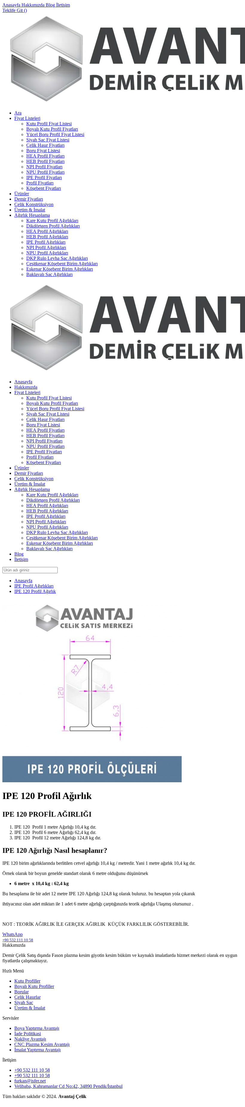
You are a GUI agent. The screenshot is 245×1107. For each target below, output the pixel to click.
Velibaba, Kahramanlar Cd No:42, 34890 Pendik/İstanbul (68, 1086)
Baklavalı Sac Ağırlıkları (49, 274)
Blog (51, 4)
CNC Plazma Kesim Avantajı (42, 1044)
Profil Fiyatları (39, 182)
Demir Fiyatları (28, 199)
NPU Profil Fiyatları (45, 172)
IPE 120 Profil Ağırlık (35, 591)
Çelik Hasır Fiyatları (45, 145)
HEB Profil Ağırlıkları (47, 236)
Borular (21, 991)
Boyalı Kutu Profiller (34, 986)
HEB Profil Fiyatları (45, 161)
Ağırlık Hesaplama (32, 215)
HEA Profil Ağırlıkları (47, 231)
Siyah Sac (23, 1002)
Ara (18, 112)
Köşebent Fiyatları (43, 188)
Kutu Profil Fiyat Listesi (49, 123)
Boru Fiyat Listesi (43, 150)
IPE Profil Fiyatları (44, 177)
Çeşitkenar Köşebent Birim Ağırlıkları (62, 263)
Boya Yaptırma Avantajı (36, 1028)
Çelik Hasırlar (27, 997)
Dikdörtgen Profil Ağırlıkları (53, 225)
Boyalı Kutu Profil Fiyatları (52, 129)
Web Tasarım (14, 1101)
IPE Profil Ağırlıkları (45, 242)
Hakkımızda (34, 4)
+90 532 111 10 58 (32, 1070)
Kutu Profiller (27, 981)
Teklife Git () (14, 10)
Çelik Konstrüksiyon (33, 204)
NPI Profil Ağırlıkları (46, 247)
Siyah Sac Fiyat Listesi (47, 139)
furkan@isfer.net (30, 1080)
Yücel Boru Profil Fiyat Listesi (55, 134)
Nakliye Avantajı (30, 1039)
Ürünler (21, 193)
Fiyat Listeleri (27, 118)
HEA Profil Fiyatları (45, 155)
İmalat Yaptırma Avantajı (37, 1049)
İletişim (63, 4)
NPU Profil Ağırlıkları (47, 252)
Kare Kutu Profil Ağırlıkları (52, 220)
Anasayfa (12, 4)
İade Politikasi (27, 1033)
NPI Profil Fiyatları (44, 166)
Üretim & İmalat (29, 209)
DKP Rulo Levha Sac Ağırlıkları (57, 258)
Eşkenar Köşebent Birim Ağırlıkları (59, 269)
